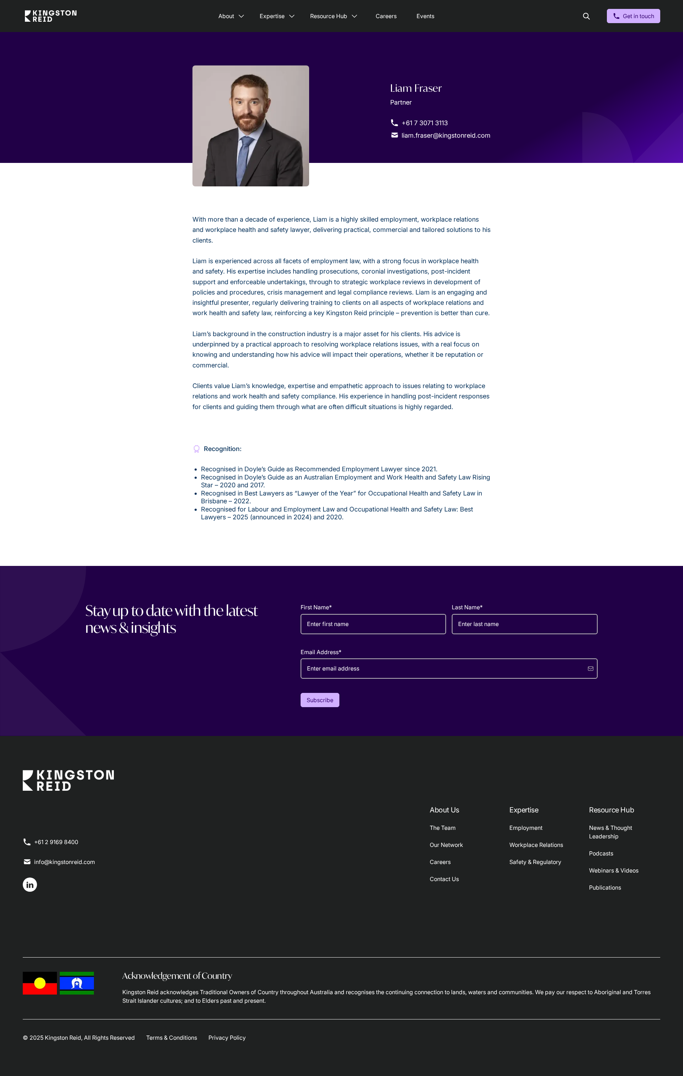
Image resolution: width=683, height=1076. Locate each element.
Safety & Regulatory (535, 861)
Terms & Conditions (171, 1037)
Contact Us (444, 878)
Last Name (467, 607)
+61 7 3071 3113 (425, 123)
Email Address (321, 652)
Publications (605, 887)
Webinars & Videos (614, 870)
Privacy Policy (227, 1037)
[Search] (586, 16)
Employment (525, 827)
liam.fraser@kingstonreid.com (446, 135)
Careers (386, 16)
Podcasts (601, 853)
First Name (316, 607)
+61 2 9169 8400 (56, 842)
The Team (443, 827)
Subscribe (320, 700)
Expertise (272, 16)
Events (425, 16)
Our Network (446, 844)
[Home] (51, 16)
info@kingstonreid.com (64, 861)
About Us (444, 810)
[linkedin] (30, 885)
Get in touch (638, 16)
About (226, 16)
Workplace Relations (536, 844)
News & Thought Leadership (610, 832)
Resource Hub (328, 16)
